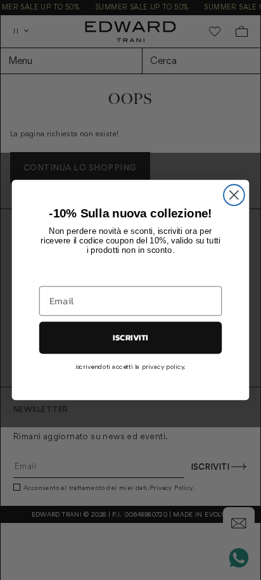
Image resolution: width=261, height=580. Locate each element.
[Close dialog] (234, 194)
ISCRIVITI (130, 338)
